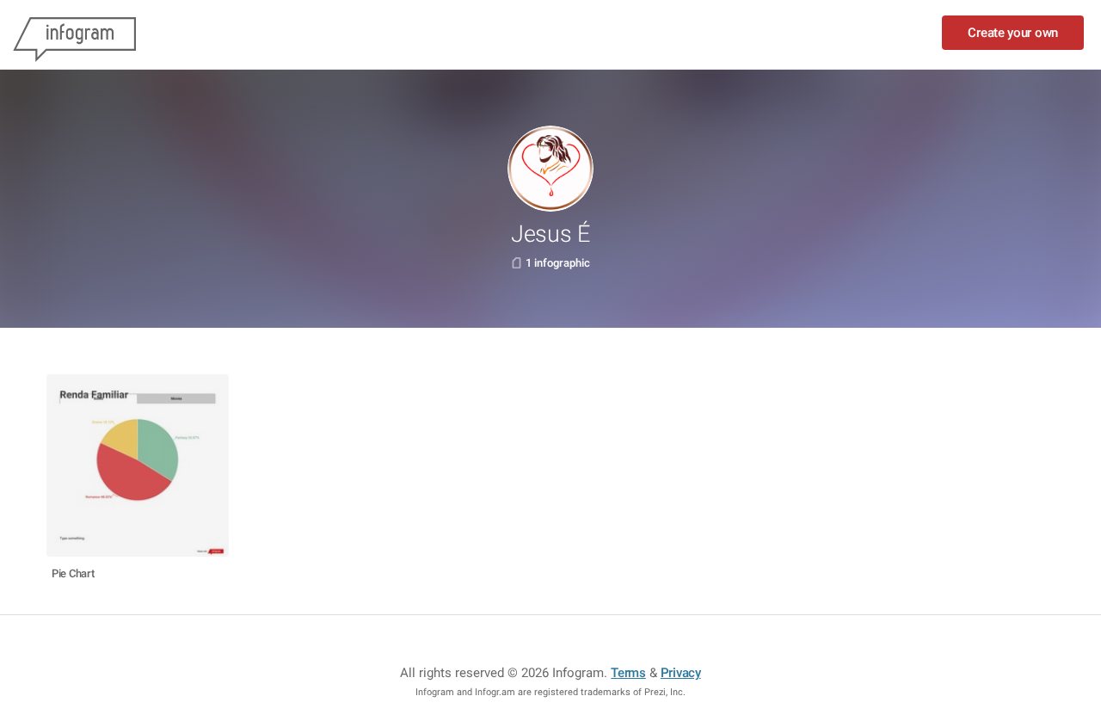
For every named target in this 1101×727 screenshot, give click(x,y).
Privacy (681, 673)
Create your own (1013, 32)
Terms (628, 673)
